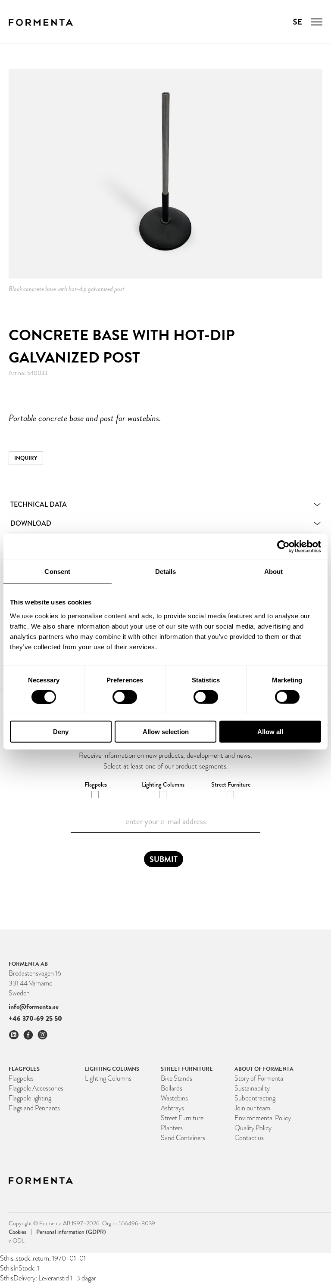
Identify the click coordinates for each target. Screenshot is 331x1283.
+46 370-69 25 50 (35, 1018)
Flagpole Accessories (36, 1088)
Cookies (20, 1231)
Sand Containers (183, 1138)
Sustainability (252, 1088)
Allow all (270, 731)
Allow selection (166, 731)
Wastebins (174, 1098)
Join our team (252, 1108)
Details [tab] (165, 571)
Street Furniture (182, 1118)
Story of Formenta (258, 1078)
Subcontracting (254, 1098)
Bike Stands (176, 1078)
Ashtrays (172, 1108)
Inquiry (25, 458)
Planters (172, 1128)
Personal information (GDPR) (71, 1231)
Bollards (171, 1088)
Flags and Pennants (34, 1108)
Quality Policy (253, 1128)
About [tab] (273, 571)
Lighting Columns (108, 1078)
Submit (164, 859)
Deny (61, 731)
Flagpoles (21, 1078)
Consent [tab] (57, 571)
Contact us (249, 1138)
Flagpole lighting (30, 1098)
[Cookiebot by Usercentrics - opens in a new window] (283, 546)
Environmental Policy (262, 1118)
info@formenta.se (34, 1006)
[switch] (124, 697)
